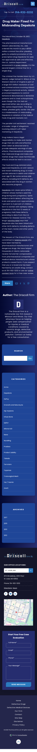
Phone (11, 658)
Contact (18, 714)
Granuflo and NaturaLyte (13, 405)
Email (10, 650)
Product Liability (10, 452)
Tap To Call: (18, 12)
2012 (5, 535)
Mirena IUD (8, 429)
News (6, 435)
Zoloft (6, 488)
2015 (5, 523)
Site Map (18, 718)
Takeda (7, 458)
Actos (6, 387)
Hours (15, 588)
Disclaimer (18, 721)
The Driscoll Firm (23, 295)
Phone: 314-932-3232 (12, 583)
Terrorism (8, 464)
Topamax (7, 470)
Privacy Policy (19, 725)
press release (22, 65)
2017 (5, 517)
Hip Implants (9, 411)
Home (18, 700)
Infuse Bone (8, 417)
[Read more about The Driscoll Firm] (18, 301)
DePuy (6, 399)
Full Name (12, 643)
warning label (14, 220)
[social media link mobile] (6, 594)
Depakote (6, 39)
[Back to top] (18, 741)
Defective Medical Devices (18, 707)
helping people (21, 240)
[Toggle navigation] (33, 4)
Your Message (14, 666)
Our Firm (18, 711)
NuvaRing (7, 440)
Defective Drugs (19, 704)
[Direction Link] (18, 600)
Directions (8, 588)
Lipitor (6, 423)
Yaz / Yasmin (9, 482)
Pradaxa (7, 446)
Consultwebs (22, 735)
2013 (5, 529)
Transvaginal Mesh (11, 476)
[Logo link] (13, 4)
